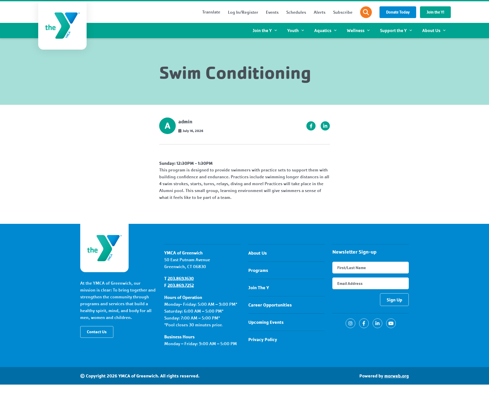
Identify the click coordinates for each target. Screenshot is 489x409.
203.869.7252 (181, 285)
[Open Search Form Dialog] (366, 12)
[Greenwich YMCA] (104, 248)
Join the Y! (435, 12)
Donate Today (398, 12)
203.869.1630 (181, 279)
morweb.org (396, 376)
